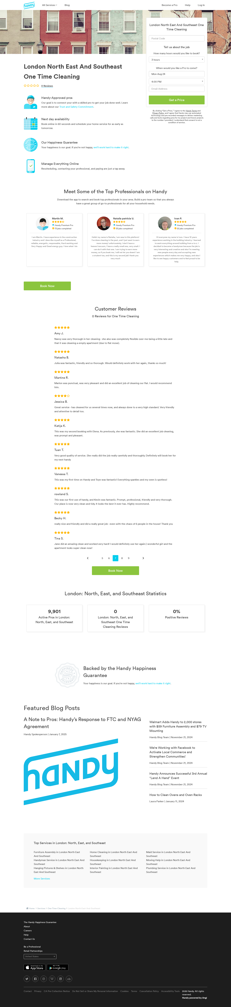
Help (187, 5)
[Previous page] (87, 558)
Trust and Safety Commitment (76, 106)
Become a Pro (169, 5)
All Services (49, 5)
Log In (201, 5)
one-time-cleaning (57, 908)
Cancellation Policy (149, 991)
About (27, 926)
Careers (28, 930)
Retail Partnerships (33, 950)
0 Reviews (47, 85)
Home (32, 908)
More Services (42, 878)
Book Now (47, 286)
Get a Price (176, 100)
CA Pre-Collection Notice (57, 991)
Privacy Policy (158, 113)
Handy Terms (191, 110)
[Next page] (143, 558)
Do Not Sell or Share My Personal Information (95, 991)
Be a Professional (32, 946)
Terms (134, 991)
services (41, 908)
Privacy (37, 991)
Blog (67, 5)
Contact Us (29, 939)
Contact (28, 991)
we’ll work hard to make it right (111, 147)
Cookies (124, 991)
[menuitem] (50, 5)
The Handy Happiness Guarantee (40, 922)
